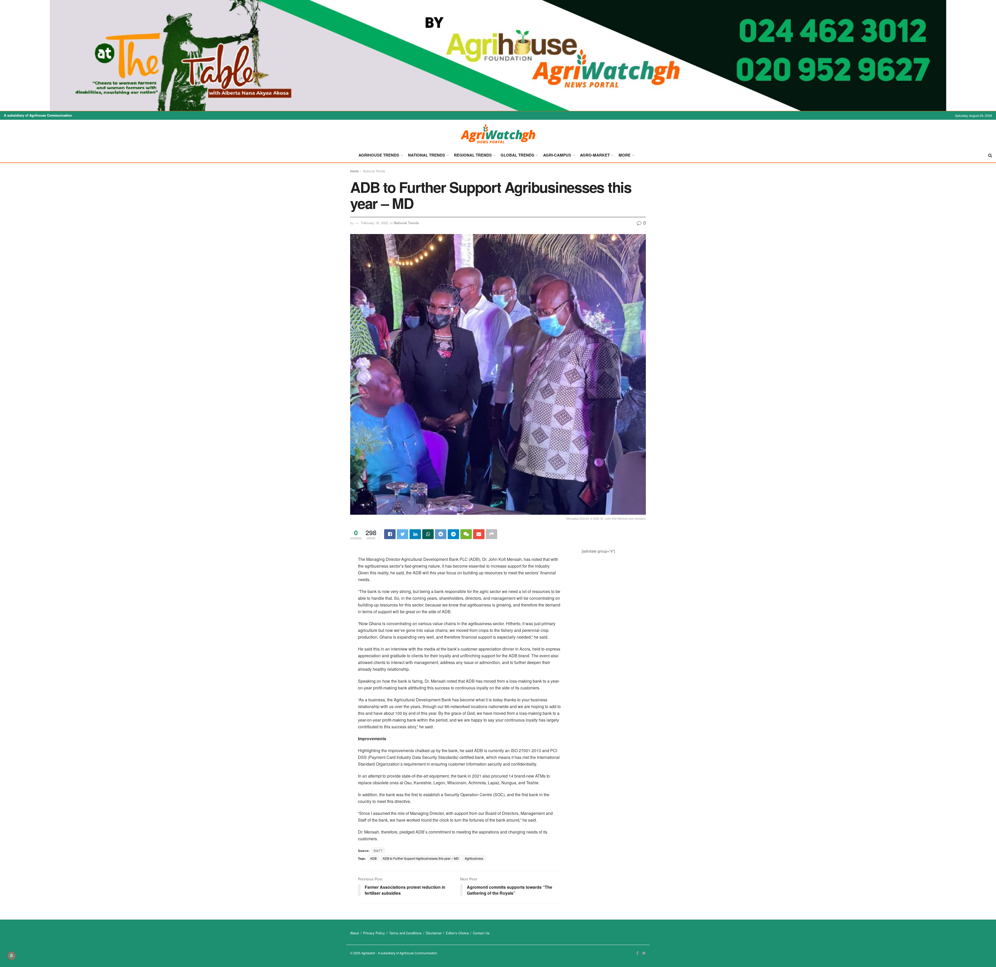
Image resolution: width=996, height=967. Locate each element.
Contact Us (481, 932)
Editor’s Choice (457, 932)
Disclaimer (434, 932)
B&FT (378, 850)
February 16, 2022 (374, 222)
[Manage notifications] (11, 955)
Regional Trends (473, 155)
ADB (373, 858)
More (625, 155)
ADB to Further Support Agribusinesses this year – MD (421, 858)
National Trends (426, 155)
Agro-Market (595, 155)
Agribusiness (474, 858)
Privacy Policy (374, 932)
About (354, 932)
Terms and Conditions (405, 932)
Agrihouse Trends (378, 155)
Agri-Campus (557, 155)
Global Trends (517, 155)
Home (354, 171)
